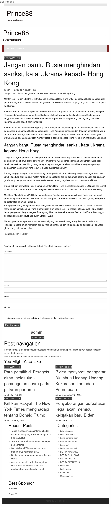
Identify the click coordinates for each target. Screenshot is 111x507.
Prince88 (20, 13)
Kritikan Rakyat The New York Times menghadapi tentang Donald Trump (27, 409)
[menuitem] (15, 48)
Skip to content (7, 1)
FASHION (64, 472)
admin (7, 89)
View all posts (37, 337)
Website (7, 307)
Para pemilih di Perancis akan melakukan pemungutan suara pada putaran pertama (26, 380)
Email (7, 296)
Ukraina (39, 160)
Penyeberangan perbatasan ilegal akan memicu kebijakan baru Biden (81, 409)
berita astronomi (67, 434)
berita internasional (68, 448)
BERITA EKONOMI (69, 441)
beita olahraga (66, 430)
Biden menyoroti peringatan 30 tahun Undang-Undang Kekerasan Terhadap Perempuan (81, 380)
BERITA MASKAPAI (69, 451)
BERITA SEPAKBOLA (70, 462)
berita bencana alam (69, 437)
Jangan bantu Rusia (13, 93)
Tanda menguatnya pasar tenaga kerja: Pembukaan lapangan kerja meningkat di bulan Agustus (31, 434)
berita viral (64, 465)
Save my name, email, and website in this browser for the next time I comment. (41, 318)
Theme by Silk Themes (55, 500)
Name (7, 285)
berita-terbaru (66, 469)
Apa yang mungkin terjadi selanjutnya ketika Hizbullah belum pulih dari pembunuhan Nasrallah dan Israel (29, 466)
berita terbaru (15, 48)
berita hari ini (65, 444)
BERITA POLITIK (21, 53)
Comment (9, 251)
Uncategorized (66, 475)
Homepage (8, 53)
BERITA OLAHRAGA (69, 455)
